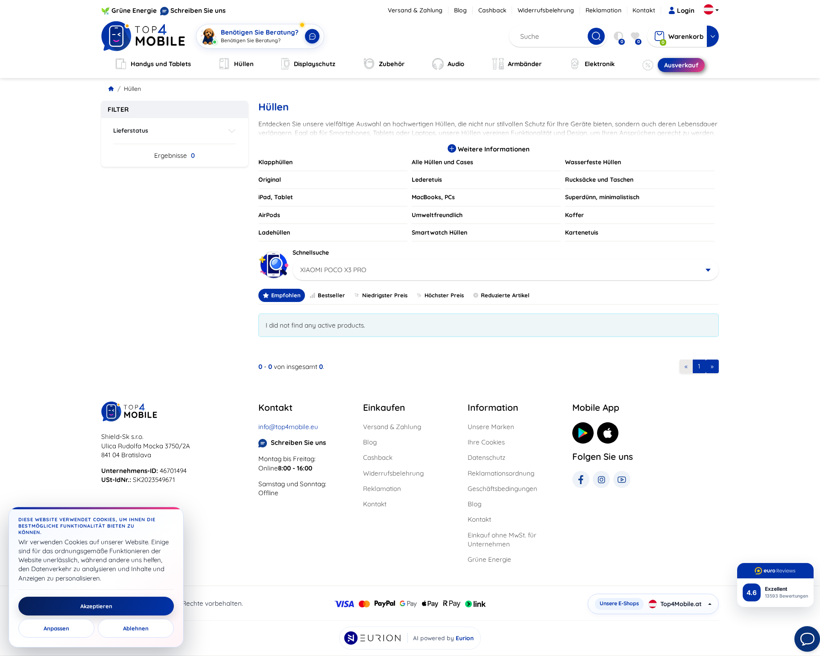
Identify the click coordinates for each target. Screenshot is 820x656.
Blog (460, 10)
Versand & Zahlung (415, 10)
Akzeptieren (96, 606)
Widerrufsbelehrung (546, 10)
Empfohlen (286, 295)
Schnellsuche (311, 252)
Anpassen (56, 628)
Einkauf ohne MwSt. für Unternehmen (502, 539)
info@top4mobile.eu (288, 427)
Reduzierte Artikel (505, 295)
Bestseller (331, 295)
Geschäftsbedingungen (502, 489)
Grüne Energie (134, 10)
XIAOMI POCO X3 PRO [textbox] (333, 270)
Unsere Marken (491, 427)
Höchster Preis (444, 295)
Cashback (492, 10)
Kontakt (644, 10)
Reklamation (603, 10)
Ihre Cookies (486, 442)
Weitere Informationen (493, 149)
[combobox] (506, 270)
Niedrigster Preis (384, 295)
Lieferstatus (130, 130)
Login (685, 10)
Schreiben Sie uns (198, 10)
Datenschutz (486, 457)
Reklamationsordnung (501, 473)
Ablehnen (136, 628)
